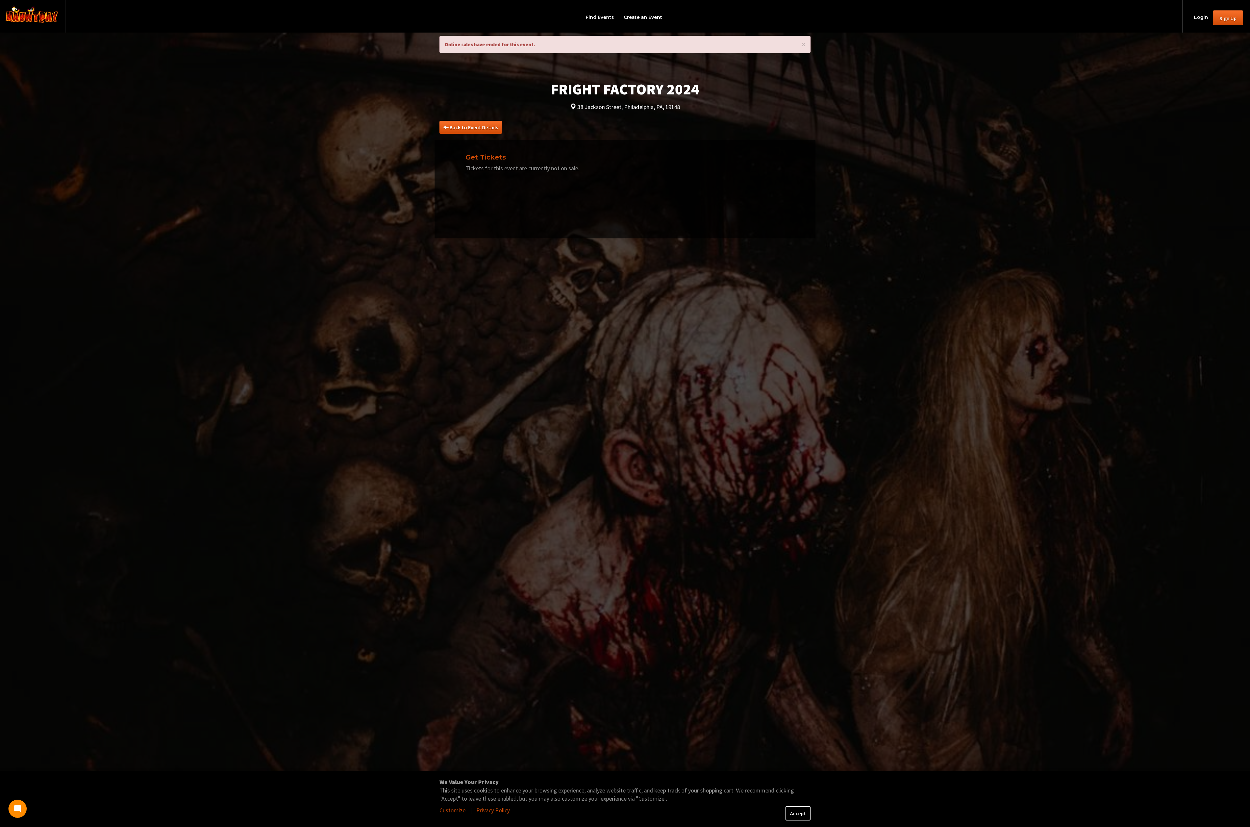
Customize (452, 810)
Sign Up (1228, 18)
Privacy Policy (493, 810)
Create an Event (643, 17)
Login (1201, 17)
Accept (798, 813)
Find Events (600, 17)
